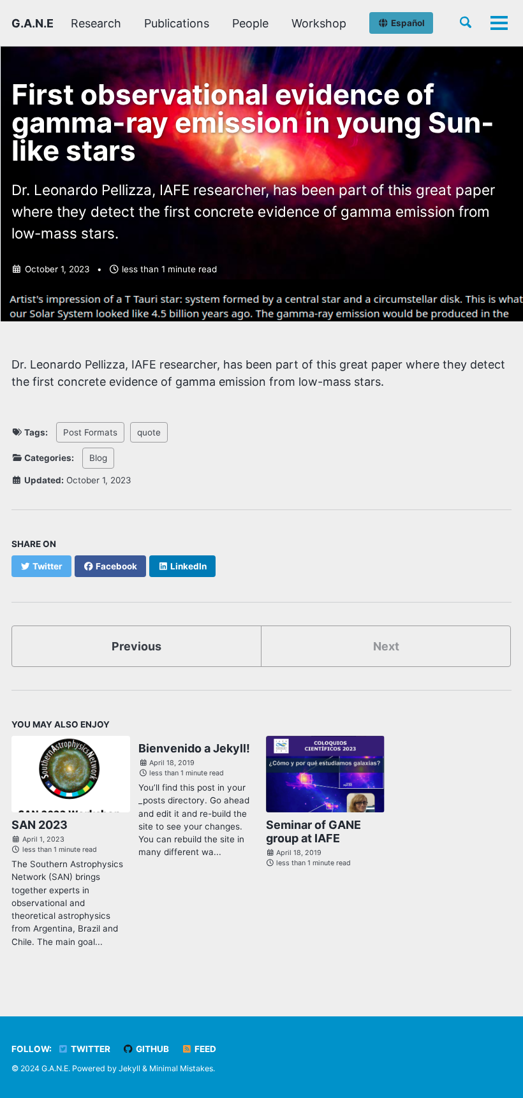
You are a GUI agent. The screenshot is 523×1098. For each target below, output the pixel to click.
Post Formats (90, 432)
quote (149, 432)
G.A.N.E (32, 23)
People (250, 23)
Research (96, 23)
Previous (136, 646)
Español (407, 23)
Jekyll (129, 1068)
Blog (98, 458)
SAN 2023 (39, 824)
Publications (176, 23)
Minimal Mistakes (181, 1068)
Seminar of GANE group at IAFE (313, 831)
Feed (204, 1049)
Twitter (89, 1049)
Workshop (318, 23)
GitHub (151, 1049)
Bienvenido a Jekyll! (194, 748)
